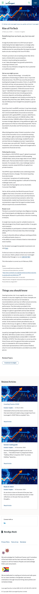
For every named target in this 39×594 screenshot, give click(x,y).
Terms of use (14, 542)
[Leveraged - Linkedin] (5, 523)
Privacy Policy (5, 542)
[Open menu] (2, 2)
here (6, 248)
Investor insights (8, 408)
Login (35, 2)
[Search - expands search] (29, 2)
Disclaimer (23, 542)
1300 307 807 (25, 257)
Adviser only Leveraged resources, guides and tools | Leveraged (20, 24)
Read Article (7, 421)
